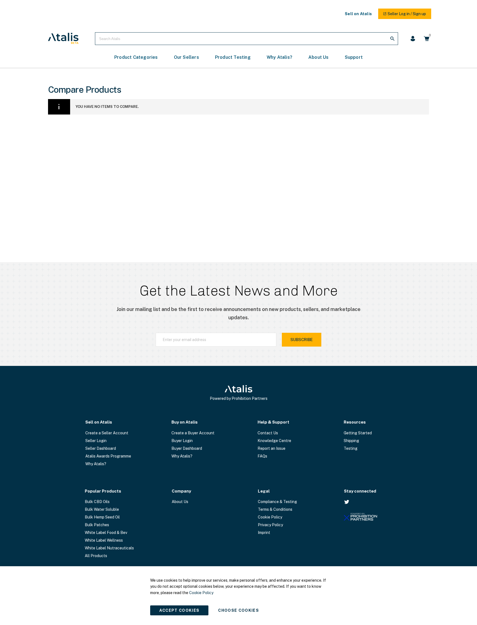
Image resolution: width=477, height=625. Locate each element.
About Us (180, 501)
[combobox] (246, 38)
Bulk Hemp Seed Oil (102, 517)
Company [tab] (181, 491)
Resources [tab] (355, 422)
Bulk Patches (97, 525)
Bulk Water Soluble (102, 509)
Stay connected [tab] (360, 491)
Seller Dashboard (100, 448)
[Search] (392, 38)
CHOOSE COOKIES (238, 610)
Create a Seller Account (106, 433)
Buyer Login (182, 440)
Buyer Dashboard (186, 448)
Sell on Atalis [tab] (98, 422)
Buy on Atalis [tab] (184, 422)
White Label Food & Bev (106, 532)
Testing (350, 448)
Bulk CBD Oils (97, 501)
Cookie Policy (270, 517)
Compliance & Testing (277, 501)
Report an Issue (271, 448)
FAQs (262, 456)
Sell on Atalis (358, 14)
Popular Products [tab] (103, 491)
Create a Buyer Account (192, 433)
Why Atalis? (95, 464)
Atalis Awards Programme (108, 456)
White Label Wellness (104, 540)
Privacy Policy (270, 525)
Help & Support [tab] (273, 422)
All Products (96, 556)
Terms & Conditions (275, 509)
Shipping (351, 440)
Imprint (264, 532)
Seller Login (96, 440)
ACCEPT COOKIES (179, 610)
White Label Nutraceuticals (109, 548)
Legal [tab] (264, 491)
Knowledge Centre (274, 440)
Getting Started (358, 433)
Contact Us (268, 433)
